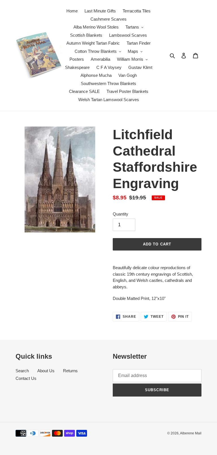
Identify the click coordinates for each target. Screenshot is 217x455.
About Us (46, 370)
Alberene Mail (190, 433)
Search (22, 370)
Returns (70, 370)
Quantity (120, 214)
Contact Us (26, 378)
